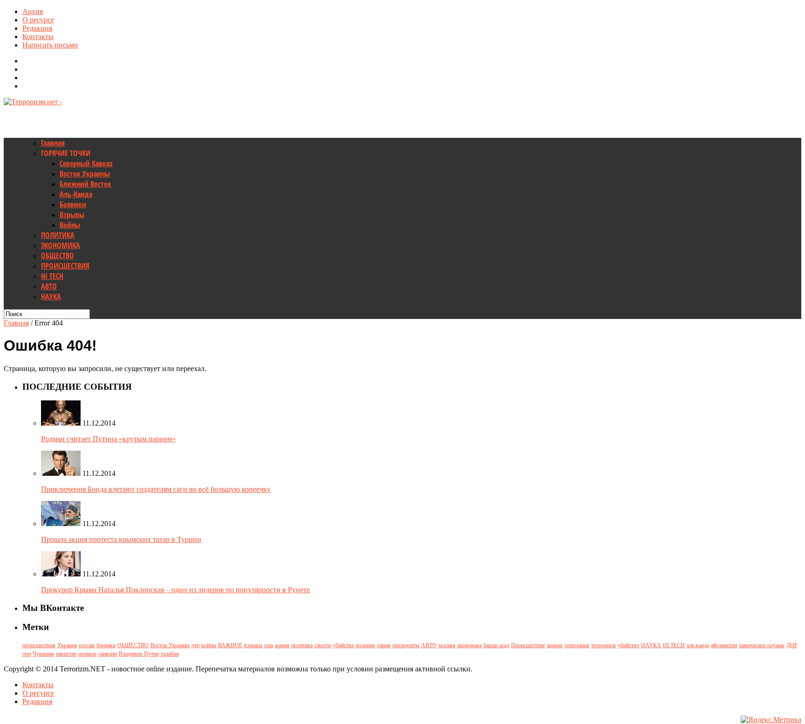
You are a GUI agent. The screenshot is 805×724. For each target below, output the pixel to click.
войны (208, 645)
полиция (365, 645)
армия (282, 645)
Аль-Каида (76, 194)
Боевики (73, 204)
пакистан (66, 653)
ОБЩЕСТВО (57, 255)
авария (555, 645)
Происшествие (528, 645)
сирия (383, 645)
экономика (469, 645)
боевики (106, 645)
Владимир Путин (139, 653)
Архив (32, 11)
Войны (70, 225)
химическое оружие (762, 645)
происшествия (38, 645)
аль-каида (698, 645)
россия (87, 645)
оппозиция (577, 645)
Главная (53, 143)
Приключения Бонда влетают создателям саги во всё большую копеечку (156, 489)
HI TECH (52, 276)
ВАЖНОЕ (230, 645)
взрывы (253, 645)
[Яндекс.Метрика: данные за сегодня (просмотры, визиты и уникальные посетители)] (771, 720)
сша (268, 645)
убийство (628, 645)
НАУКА (51, 296)
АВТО (49, 286)
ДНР (792, 645)
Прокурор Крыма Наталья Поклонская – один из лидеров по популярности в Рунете (175, 590)
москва (446, 645)
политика (302, 645)
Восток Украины (85, 174)
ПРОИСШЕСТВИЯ (65, 266)
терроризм (603, 645)
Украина (67, 645)
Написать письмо (50, 45)
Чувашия (43, 653)
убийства (343, 645)
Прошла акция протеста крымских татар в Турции (121, 539)
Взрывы (72, 215)
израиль (87, 653)
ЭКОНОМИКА (60, 245)
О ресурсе (38, 20)
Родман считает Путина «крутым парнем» (108, 439)
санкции (107, 653)
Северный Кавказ (86, 163)
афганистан (724, 645)
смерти (322, 645)
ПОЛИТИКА (58, 235)
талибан (170, 653)
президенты (405, 645)
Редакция (37, 28)
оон (26, 653)
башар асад (496, 645)
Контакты (38, 37)
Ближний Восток (85, 184)
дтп (195, 645)
